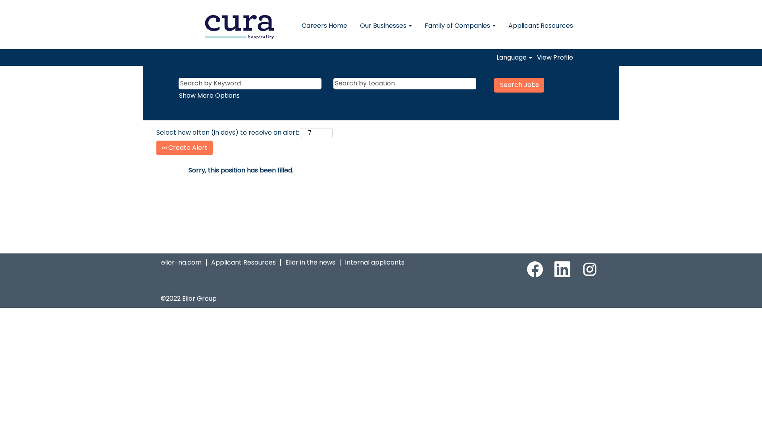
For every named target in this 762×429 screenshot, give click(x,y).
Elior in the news (310, 262)
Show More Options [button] (209, 95)
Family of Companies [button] (458, 25)
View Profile (555, 57)
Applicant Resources (540, 25)
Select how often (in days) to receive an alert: (227, 132)
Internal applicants (374, 262)
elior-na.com (181, 262)
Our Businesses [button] (384, 25)
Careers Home (324, 25)
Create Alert (187, 147)
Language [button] (512, 57)
